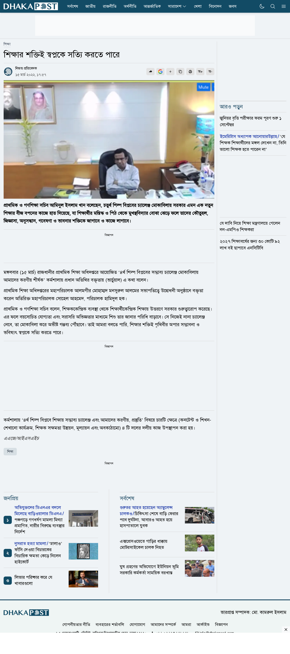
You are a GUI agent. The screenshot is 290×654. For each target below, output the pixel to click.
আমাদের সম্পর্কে (163, 624)
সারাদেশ (174, 6)
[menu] (282, 6)
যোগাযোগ (137, 624)
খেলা (198, 6)
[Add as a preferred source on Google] (160, 71)
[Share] (150, 71)
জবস (233, 6)
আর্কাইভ (203, 624)
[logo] (31, 6)
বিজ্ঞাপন (221, 624)
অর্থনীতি (130, 6)
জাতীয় (90, 6)
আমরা (186, 624)
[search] (272, 6)
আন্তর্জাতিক (152, 6)
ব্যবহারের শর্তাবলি (110, 624)
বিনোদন (215, 6)
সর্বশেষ (72, 6)
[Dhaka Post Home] (26, 612)
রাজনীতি (109, 6)
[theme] (262, 6)
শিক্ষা (7, 44)
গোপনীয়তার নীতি (76, 624)
